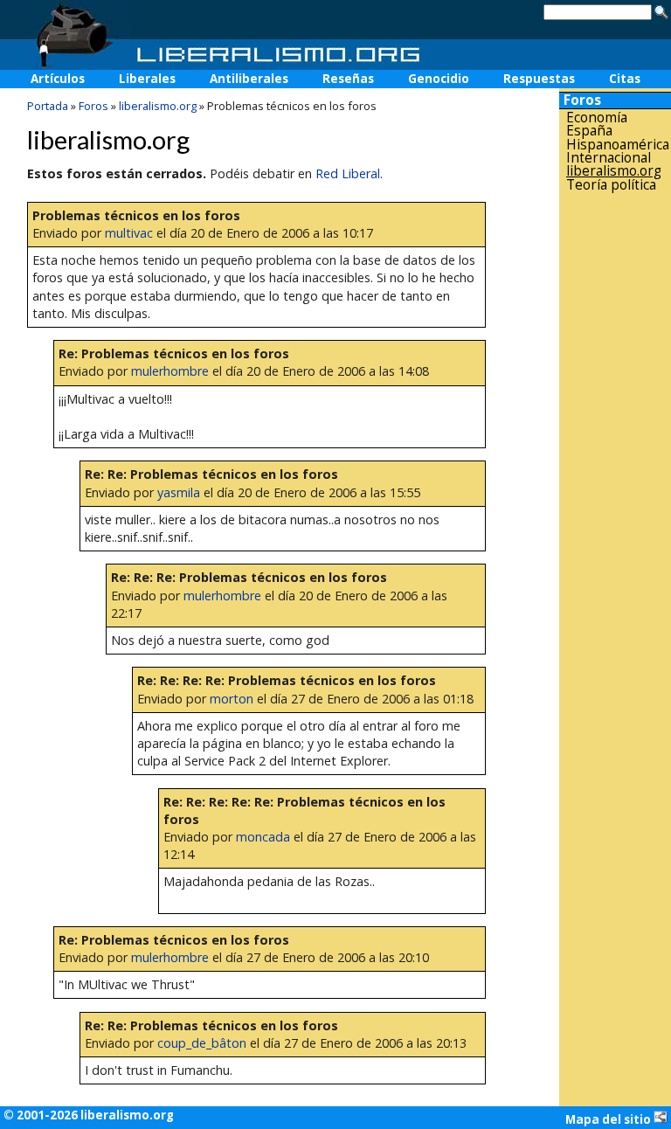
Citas (624, 79)
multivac (129, 233)
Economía (596, 117)
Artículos (58, 79)
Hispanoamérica (617, 144)
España (589, 130)
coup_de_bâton (201, 1043)
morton (231, 698)
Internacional (608, 157)
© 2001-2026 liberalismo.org (88, 1115)
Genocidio (438, 79)
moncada (263, 836)
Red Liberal (347, 173)
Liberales (147, 79)
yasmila (178, 492)
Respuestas (539, 79)
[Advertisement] (615, 471)
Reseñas (348, 79)
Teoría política (611, 184)
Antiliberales (249, 79)
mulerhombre (170, 371)
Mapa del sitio (609, 1119)
